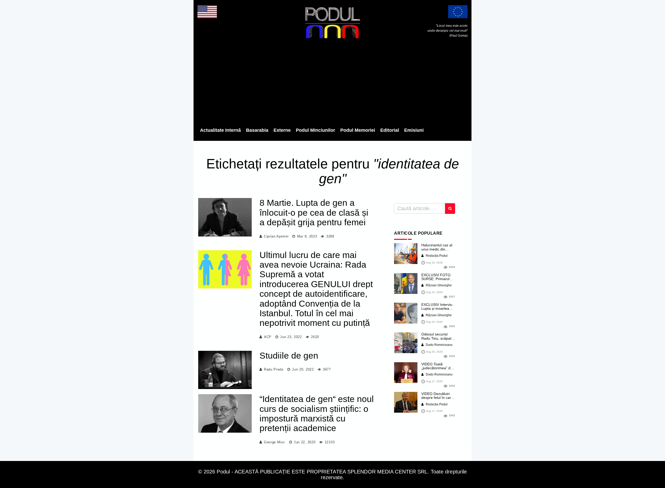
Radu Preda (273, 369)
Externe (282, 130)
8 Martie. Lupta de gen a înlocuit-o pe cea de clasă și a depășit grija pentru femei (314, 212)
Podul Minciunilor (315, 130)
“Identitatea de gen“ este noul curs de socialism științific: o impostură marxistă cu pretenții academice (317, 413)
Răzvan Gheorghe (438, 285)
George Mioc (274, 442)
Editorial (389, 130)
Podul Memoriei (357, 130)
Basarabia (257, 130)
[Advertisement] (332, 84)
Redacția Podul (436, 256)
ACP (267, 337)
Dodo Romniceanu (439, 345)
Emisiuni (414, 130)
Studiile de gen (289, 355)
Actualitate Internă (220, 130)
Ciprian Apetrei (276, 236)
